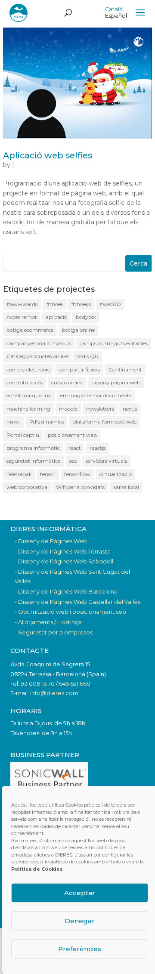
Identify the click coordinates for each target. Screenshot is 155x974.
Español (116, 15)
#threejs (81, 304)
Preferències (79, 949)
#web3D (110, 304)
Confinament (125, 369)
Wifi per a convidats (80, 487)
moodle (68, 408)
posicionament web (72, 435)
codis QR (88, 356)
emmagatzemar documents (95, 395)
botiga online (78, 330)
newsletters (100, 408)
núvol (13, 421)
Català (114, 9)
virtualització (115, 474)
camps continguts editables (114, 343)
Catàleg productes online (37, 356)
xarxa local (126, 487)
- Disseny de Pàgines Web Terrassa (63, 551)
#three (54, 304)
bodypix (86, 317)
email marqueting (29, 395)
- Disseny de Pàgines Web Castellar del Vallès (77, 601)
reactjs (97, 448)
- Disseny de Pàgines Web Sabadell (64, 561)
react (74, 448)
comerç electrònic (28, 369)
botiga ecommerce (29, 330)
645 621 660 (74, 683)
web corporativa (26, 487)
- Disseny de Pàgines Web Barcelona (66, 591)
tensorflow (77, 474)
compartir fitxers (79, 369)
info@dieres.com (54, 693)
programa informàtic (33, 448)
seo (73, 461)
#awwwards (21, 304)
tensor (48, 474)
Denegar (80, 921)
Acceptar (79, 893)
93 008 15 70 (38, 683)
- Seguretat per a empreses (54, 632)
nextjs (130, 408)
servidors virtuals (106, 461)
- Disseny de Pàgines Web (51, 541)
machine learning (28, 408)
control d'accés (24, 382)
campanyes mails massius (38, 343)
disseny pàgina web (116, 382)
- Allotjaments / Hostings (48, 621)
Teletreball (18, 474)
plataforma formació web (104, 421)
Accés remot (21, 317)
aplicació (56, 317)
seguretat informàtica (33, 461)
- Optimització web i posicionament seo (70, 611)
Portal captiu (22, 435)
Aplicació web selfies (47, 155)
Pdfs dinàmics (46, 421)
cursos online (67, 382)
